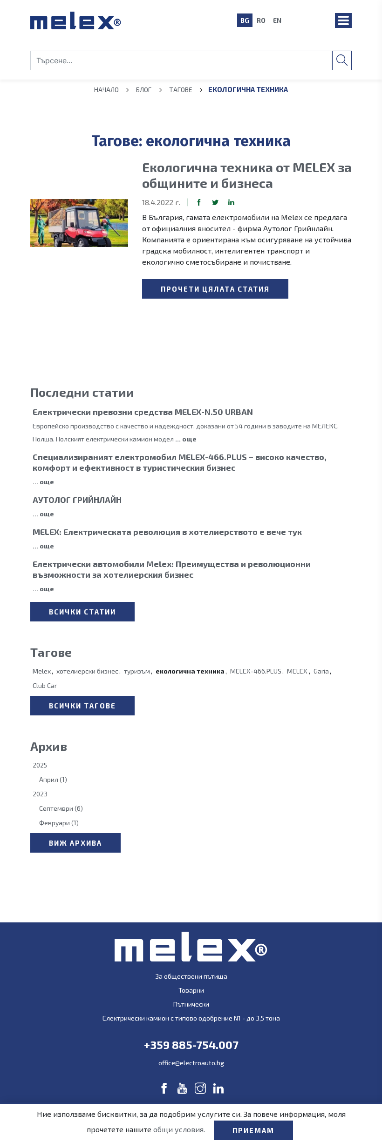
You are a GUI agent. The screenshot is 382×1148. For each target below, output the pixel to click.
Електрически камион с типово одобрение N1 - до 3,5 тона (191, 1018)
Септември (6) (61, 808)
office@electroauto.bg (191, 1063)
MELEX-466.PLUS (255, 671)
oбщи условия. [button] (180, 1129)
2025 (40, 765)
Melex (42, 671)
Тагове (51, 652)
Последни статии (82, 392)
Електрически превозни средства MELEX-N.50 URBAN (143, 412)
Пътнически (191, 1004)
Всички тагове (82, 705)
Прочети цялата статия (215, 289)
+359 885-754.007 (191, 1044)
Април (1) (53, 779)
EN (277, 20)
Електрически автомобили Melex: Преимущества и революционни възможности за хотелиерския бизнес (172, 569)
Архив (48, 746)
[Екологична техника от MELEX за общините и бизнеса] (79, 223)
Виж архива (75, 843)
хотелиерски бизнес (87, 671)
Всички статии (82, 611)
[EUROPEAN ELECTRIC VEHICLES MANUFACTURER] (121, 20)
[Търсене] (342, 60)
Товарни (191, 990)
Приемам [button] (253, 1130)
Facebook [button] (199, 202)
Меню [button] (343, 20)
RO (261, 20)
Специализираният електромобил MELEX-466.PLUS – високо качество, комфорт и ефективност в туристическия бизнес (180, 462)
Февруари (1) (59, 823)
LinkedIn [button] (231, 202)
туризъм (137, 671)
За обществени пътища (191, 976)
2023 (40, 794)
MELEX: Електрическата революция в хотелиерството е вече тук (167, 532)
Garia (321, 671)
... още (186, 439)
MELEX (297, 671)
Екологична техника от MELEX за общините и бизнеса (247, 175)
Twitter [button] (215, 202)
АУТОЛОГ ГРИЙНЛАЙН (77, 499)
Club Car (45, 685)
